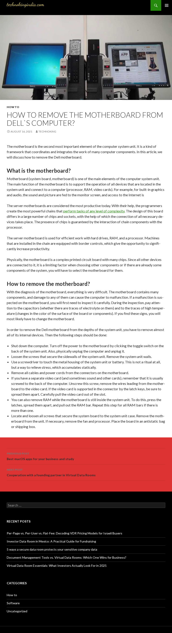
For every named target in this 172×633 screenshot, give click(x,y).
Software (13, 603)
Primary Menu (166, 5)
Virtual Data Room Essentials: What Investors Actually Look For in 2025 (57, 565)
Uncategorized (17, 611)
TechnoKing (47, 131)
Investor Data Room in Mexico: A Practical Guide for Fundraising (51, 541)
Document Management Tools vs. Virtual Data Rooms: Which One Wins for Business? (66, 557)
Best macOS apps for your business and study (40, 456)
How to (13, 107)
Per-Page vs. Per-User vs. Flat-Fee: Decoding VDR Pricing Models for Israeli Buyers (64, 533)
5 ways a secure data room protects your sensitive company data (52, 549)
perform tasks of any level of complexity (94, 211)
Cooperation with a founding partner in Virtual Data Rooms (51, 472)
